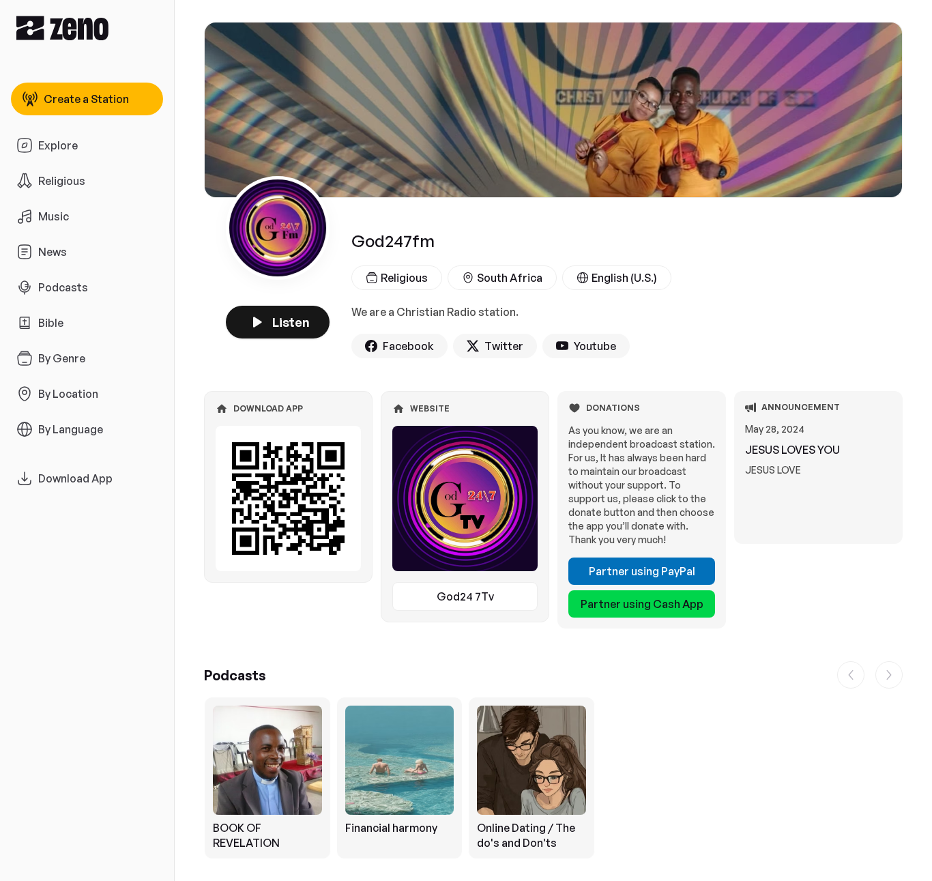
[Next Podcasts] (889, 675)
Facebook (408, 346)
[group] (553, 778)
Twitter (503, 346)
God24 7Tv (465, 596)
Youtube (595, 346)
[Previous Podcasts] (850, 675)
